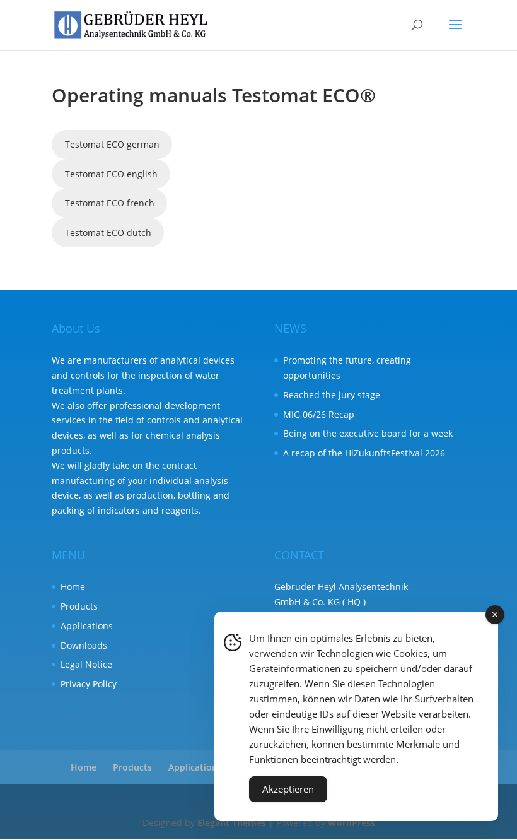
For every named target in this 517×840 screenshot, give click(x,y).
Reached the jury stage (331, 395)
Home (73, 587)
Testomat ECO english (111, 174)
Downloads (84, 645)
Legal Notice (86, 664)
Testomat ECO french (109, 203)
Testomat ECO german (112, 144)
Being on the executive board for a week (368, 433)
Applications (87, 626)
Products (79, 606)
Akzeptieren (288, 789)
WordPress (351, 823)
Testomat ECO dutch (108, 233)
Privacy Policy (89, 684)
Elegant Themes (231, 823)
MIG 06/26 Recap (318, 414)
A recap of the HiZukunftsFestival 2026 (364, 453)
